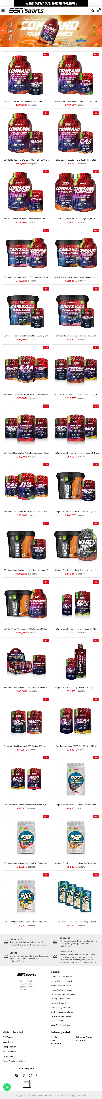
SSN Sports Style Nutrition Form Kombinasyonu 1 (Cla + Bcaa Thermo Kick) (76, 629)
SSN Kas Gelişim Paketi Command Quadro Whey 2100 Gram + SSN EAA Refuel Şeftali (76, 160)
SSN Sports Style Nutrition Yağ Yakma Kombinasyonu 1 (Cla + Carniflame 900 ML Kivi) (76, 687)
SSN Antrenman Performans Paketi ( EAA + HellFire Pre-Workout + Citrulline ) (27, 394)
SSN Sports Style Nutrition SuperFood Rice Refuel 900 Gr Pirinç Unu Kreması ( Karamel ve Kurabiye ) (76, 863)
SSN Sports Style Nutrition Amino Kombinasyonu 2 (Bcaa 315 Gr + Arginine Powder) (27, 804)
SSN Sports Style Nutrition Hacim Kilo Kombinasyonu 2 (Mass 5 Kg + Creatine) (27, 570)
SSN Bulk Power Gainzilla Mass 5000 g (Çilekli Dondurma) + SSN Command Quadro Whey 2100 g (27, 277)
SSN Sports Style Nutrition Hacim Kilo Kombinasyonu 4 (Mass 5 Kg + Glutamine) (76, 511)
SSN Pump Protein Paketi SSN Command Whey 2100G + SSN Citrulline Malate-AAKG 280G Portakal (27, 218)
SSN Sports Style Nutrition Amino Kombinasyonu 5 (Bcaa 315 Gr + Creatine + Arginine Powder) (76, 453)
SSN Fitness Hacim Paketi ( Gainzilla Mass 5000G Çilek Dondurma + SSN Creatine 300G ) (76, 336)
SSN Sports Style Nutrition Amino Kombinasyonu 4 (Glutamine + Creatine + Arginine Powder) (27, 453)
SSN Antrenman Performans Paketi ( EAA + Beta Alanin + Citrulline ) (27, 511)
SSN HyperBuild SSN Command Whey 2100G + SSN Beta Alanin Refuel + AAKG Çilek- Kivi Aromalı (76, 101)
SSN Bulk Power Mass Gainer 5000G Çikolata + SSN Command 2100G (27, 629)
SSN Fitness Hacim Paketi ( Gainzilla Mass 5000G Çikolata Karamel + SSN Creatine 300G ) (27, 336)
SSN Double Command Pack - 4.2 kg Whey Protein (76, 218)
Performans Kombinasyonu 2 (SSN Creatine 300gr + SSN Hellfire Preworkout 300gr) (27, 746)
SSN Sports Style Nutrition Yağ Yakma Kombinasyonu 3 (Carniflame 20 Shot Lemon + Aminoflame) (27, 687)
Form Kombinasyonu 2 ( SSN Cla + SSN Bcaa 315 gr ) (76, 746)
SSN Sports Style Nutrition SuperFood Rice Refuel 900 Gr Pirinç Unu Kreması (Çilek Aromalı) (27, 863)
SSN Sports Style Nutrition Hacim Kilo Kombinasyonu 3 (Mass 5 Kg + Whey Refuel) (76, 570)
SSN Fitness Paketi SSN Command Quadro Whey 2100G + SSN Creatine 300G (27, 101)
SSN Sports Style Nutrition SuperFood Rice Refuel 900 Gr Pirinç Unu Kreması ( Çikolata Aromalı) (76, 804)
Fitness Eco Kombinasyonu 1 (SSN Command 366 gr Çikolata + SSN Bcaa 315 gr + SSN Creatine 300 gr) (76, 394)
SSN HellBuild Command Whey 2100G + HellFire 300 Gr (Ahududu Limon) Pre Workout (27, 160)
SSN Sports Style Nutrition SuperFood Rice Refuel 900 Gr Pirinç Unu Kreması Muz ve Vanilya (27, 922)
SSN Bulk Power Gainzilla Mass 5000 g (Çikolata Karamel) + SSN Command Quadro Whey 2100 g (76, 277)
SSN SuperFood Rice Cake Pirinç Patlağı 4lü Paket (76, 922)
